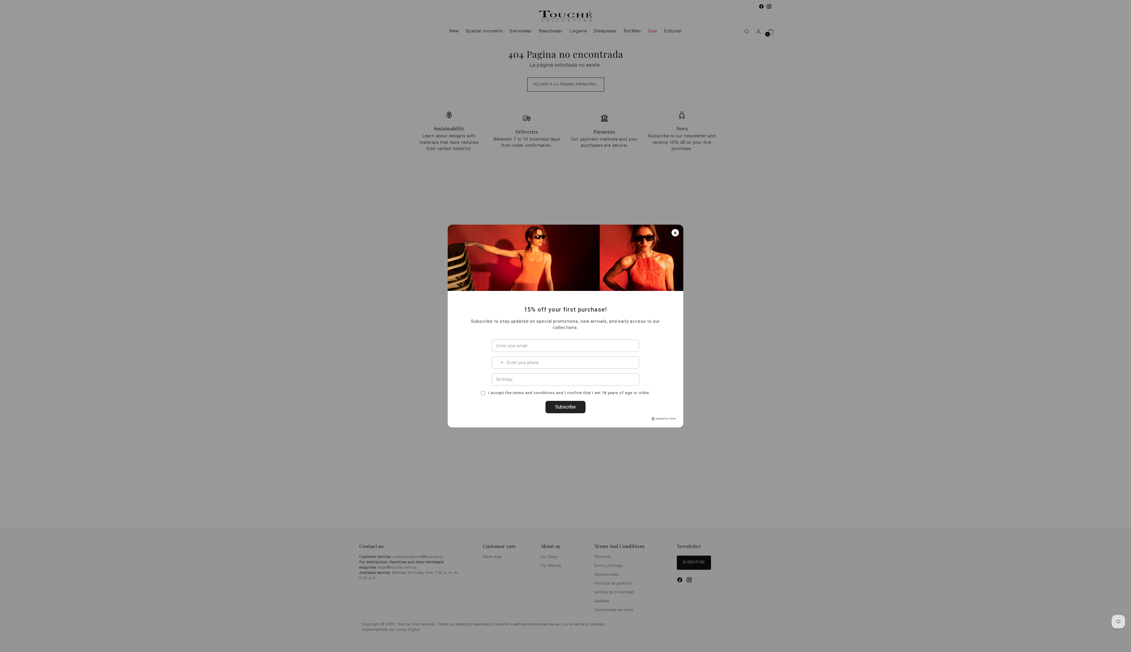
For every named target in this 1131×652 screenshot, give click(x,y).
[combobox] (498, 362)
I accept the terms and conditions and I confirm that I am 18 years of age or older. (568, 393)
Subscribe (565, 407)
